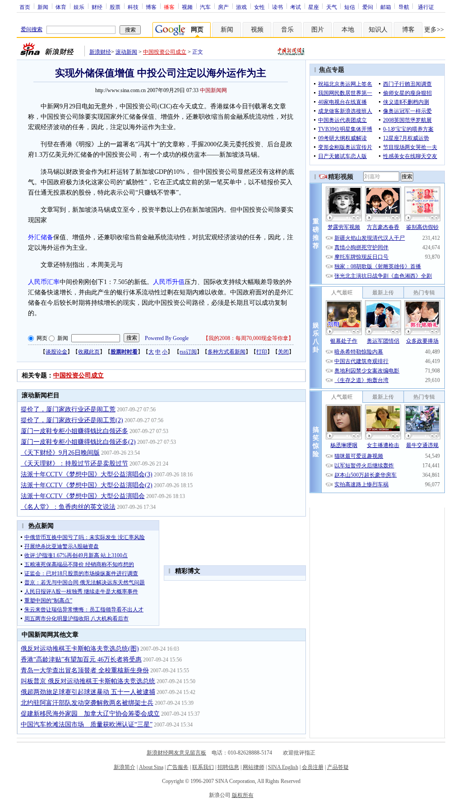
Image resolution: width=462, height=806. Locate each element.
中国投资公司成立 (164, 52)
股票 (115, 6)
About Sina (151, 767)
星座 (313, 6)
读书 (277, 6)
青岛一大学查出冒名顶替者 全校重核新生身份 (85, 670)
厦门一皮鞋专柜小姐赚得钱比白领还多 (74, 431)
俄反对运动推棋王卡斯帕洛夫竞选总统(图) (80, 648)
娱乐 (79, 6)
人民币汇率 (44, 282)
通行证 (426, 6)
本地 (348, 29)
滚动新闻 (126, 52)
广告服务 (178, 767)
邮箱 (385, 6)
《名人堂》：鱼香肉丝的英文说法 (68, 506)
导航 (403, 6)
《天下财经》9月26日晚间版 (60, 452)
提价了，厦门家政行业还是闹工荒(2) (72, 420)
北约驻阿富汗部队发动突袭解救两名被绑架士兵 (87, 702)
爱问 (367, 6)
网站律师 (253, 767)
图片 (317, 29)
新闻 (42, 6)
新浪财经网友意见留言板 (176, 753)
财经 (97, 6)
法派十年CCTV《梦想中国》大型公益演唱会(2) (86, 485)
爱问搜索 (31, 29)
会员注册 (312, 767)
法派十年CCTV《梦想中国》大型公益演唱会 (83, 496)
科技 (133, 6)
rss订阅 (188, 352)
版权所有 (243, 795)
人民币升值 (169, 282)
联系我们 (203, 767)
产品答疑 (338, 767)
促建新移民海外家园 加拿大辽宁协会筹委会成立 (90, 713)
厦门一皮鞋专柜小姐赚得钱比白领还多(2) (78, 441)
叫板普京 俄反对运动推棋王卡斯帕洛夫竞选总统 (88, 681)
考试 (295, 6)
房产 (223, 6)
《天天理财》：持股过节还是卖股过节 (74, 463)
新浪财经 (100, 52)
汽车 (205, 6)
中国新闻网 (213, 90)
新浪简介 (124, 767)
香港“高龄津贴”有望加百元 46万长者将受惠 (81, 659)
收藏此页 (89, 352)
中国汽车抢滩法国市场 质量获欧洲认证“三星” (86, 724)
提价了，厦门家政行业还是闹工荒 (68, 409)
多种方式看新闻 (226, 352)
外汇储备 (40, 237)
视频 (187, 6)
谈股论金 (56, 352)
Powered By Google (167, 338)
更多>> (434, 29)
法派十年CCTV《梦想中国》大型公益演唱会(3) (86, 474)
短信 (349, 6)
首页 (24, 6)
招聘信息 (228, 767)
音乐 (287, 29)
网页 (42, 338)
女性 (259, 6)
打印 (261, 352)
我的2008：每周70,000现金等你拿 (248, 338)
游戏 (241, 6)
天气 (331, 6)
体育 (60, 6)
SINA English (283, 767)
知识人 (378, 29)
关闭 (283, 352)
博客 (151, 6)
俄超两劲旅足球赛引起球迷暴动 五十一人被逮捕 (88, 692)
